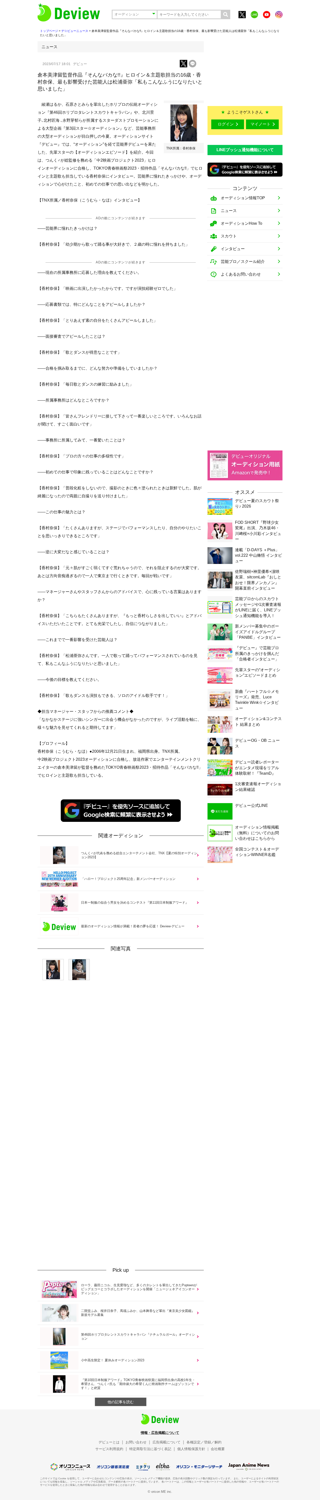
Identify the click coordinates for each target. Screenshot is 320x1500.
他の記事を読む (121, 1402)
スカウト (229, 236)
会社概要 (218, 1449)
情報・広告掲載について (160, 1433)
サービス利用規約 (109, 1449)
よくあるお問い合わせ (241, 274)
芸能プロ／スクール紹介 (243, 261)
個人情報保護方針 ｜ (193, 1449)
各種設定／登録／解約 (204, 1442)
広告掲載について (166, 1442)
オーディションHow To (241, 223)
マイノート (260, 124)
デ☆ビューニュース (74, 31)
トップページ (49, 31)
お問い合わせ (136, 1442)
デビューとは (109, 1442)
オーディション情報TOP (243, 198)
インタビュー (233, 249)
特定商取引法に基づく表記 (150, 1449)
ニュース (229, 211)
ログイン (226, 124)
